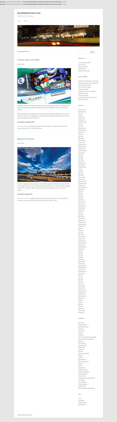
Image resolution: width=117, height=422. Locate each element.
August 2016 (81, 189)
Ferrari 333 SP (60, 126)
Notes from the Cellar (35, 126)
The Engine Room (82, 374)
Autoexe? (88, 85)
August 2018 (81, 152)
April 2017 (80, 173)
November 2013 (82, 242)
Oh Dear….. (81, 357)
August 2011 (81, 298)
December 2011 (82, 290)
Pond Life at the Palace (84, 70)
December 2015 (82, 206)
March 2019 (81, 138)
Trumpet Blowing (82, 384)
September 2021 (82, 111)
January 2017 (81, 179)
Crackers (80, 333)
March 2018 (81, 161)
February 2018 (81, 163)
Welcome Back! (82, 68)
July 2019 (80, 134)
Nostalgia (32, 198)
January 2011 (81, 312)
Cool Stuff (80, 328)
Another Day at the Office (28, 59)
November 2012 (82, 267)
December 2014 (82, 222)
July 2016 (80, 191)
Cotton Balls (81, 331)
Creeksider (81, 335)
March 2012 (81, 283)
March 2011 (81, 308)
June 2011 (80, 302)
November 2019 (82, 130)
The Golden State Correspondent (86, 378)
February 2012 (81, 285)
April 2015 (80, 214)
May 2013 (80, 255)
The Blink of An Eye (46, 126)
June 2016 (80, 193)
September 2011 (82, 296)
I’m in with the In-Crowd (84, 62)
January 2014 (81, 238)
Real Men (80, 363)
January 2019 (81, 142)
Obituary (80, 355)
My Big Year (81, 349)
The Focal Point (82, 376)
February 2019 (81, 140)
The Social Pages (82, 382)
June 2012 (80, 277)
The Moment (81, 380)
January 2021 (81, 118)
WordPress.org (82, 404)
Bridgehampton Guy (83, 326)
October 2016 (81, 185)
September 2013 (82, 247)
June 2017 (80, 171)
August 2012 (81, 273)
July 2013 (80, 251)
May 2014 (80, 230)
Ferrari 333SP (36, 200)
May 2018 (80, 156)
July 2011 (80, 300)
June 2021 (80, 115)
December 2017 (82, 167)
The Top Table (81, 64)
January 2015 (81, 220)
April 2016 (80, 197)
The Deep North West (83, 372)
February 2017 (81, 177)
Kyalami (19, 128)
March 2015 (81, 216)
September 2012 (82, 271)
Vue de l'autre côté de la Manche (86, 388)
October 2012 (81, 269)
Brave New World (82, 324)
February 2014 (81, 236)
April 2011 (80, 306)
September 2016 (82, 187)
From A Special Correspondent (86, 339)
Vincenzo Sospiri (26, 128)
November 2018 (82, 146)
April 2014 (80, 232)
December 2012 (82, 265)
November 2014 (82, 224)
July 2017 (80, 169)
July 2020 (80, 124)
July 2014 (80, 228)
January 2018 (81, 165)
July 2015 (80, 212)
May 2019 (80, 136)
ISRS (66, 126)
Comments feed (82, 402)
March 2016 (81, 199)
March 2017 (81, 175)
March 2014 (81, 234)
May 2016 (80, 195)
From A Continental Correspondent (87, 337)
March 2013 (81, 259)
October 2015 (81, 208)
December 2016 (82, 181)
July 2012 (80, 275)
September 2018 (82, 150)
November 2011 (82, 292)
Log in (79, 398)
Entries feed (81, 400)
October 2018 (81, 148)
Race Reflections (82, 359)
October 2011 (81, 294)
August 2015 (81, 210)
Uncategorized (82, 386)
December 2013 (82, 240)
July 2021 (80, 113)
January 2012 (81, 288)
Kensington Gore (82, 345)
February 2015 (81, 218)
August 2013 (81, 249)
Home (18, 21)
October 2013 (81, 245)
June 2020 (80, 126)
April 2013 (80, 257)
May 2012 (80, 279)
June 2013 (80, 253)
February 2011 (81, 310)
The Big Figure (81, 367)
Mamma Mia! (81, 347)
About (25, 21)
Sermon (80, 365)
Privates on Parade (83, 66)
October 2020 (81, 120)
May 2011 (80, 304)
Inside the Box (81, 343)
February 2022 (81, 109)
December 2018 (82, 144)
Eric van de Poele (28, 200)
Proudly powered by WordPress (24, 415)
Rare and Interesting (83, 361)
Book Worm (81, 322)
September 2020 (82, 122)
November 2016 (82, 183)
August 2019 (81, 132)
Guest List (80, 341)
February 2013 (81, 261)
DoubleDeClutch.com (29, 13)
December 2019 (82, 128)
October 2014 (81, 226)
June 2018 (80, 154)
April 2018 (80, 158)
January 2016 (81, 204)
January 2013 (81, 263)
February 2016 (81, 202)
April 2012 (80, 281)
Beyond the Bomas (25, 139)
